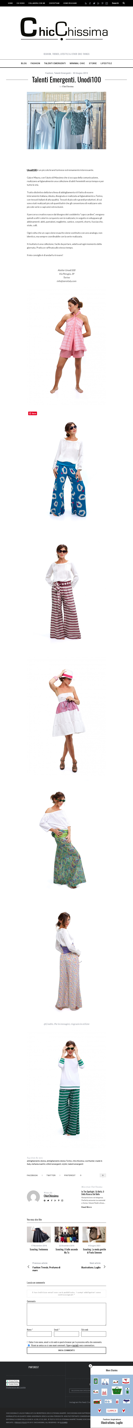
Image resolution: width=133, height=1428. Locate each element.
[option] (39, 1239)
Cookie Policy (13, 1384)
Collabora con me (36, 3)
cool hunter (90, 1161)
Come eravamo (70, 3)
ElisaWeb (63, 1422)
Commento (31, 1301)
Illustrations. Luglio (91, 1265)
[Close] (90, 1366)
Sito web (84, 1329)
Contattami (54, 3)
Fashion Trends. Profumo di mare (46, 1267)
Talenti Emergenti (62, 73)
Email (57, 1329)
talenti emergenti (75, 1164)
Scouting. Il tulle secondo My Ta (67, 1251)
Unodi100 (32, 170)
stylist (64, 1164)
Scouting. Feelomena (39, 1249)
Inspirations (116, 1419)
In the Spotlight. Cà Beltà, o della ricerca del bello (92, 1193)
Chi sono (21, 3)
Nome (30, 1329)
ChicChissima (68, 86)
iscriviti (75, 1345)
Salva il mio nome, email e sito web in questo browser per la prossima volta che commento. (65, 1342)
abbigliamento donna (36, 1161)
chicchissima (78, 1161)
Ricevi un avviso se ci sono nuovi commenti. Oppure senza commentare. (63, 1345)
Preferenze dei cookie (16, 1387)
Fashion (49, 73)
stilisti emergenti (53, 1164)
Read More (86, 1207)
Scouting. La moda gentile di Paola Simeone (94, 1251)
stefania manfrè (38, 1164)
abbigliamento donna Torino (59, 1161)
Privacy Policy (13, 1381)
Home (10, 3)
